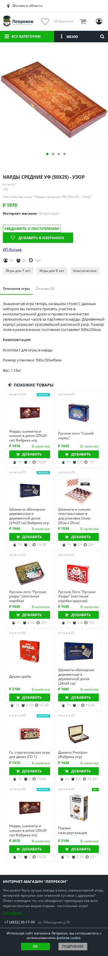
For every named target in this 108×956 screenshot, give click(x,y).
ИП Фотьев (12, 249)
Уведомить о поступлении (31, 228)
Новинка (43, 394)
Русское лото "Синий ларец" (76, 435)
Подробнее (73, 946)
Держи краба (20, 676)
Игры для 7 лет (18, 270)
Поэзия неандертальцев (72, 830)
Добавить (32, 454)
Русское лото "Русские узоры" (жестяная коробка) (27, 596)
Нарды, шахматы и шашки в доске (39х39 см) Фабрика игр (28, 830)
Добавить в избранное (41, 237)
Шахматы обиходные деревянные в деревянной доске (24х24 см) (76, 676)
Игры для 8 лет (52, 270)
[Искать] (102, 36)
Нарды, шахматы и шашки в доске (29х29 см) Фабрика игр (28, 436)
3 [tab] (58, 154)
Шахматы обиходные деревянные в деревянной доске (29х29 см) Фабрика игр (29, 516)
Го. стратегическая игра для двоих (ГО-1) (29, 754)
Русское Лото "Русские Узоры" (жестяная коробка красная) (77, 596)
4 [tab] (64, 154)
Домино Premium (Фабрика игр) (72, 754)
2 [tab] (53, 154)
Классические (85, 270)
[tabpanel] (54, 100)
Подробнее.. (13, 912)
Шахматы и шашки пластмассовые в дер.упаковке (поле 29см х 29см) (74, 516)
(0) (5, 189)
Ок (35, 946)
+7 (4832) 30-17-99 (19, 922)
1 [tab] (47, 154)
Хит (95, 789)
